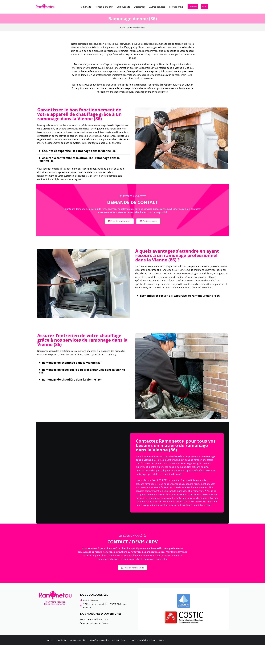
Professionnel (176, 6)
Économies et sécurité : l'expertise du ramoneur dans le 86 (180, 295)
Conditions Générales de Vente (142, 640)
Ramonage (85, 6)
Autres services (157, 6)
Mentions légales (119, 640)
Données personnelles (99, 640)
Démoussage (123, 6)
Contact (162, 640)
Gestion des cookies (78, 640)
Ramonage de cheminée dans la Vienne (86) (71, 362)
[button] (83, 150)
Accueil (122, 27)
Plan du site (61, 640)
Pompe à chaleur (104, 6)
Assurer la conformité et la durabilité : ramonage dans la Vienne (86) (79, 159)
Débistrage (139, 6)
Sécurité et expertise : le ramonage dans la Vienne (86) (79, 151)
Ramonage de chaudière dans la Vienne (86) (72, 379)
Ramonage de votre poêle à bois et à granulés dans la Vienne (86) (82, 371)
